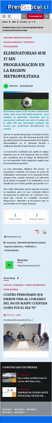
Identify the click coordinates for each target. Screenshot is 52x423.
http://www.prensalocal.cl (28, 265)
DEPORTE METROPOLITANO (17, 37)
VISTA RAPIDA (10, 46)
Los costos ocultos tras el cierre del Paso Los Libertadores (32, 380)
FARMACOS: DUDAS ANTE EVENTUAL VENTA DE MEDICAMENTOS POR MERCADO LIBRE (33, 394)
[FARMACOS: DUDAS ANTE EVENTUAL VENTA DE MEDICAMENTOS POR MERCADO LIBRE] (9, 392)
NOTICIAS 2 (19, 409)
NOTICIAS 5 (19, 412)
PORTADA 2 (29, 42)
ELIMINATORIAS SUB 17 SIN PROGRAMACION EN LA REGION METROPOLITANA (24, 65)
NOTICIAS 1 (7, 409)
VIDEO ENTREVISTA (35, 285)
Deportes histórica (12, 42)
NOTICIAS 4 (7, 412)
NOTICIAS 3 (31, 409)
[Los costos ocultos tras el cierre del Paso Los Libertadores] (9, 377)
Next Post (9, 278)
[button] (24, 16)
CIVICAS (7, 285)
